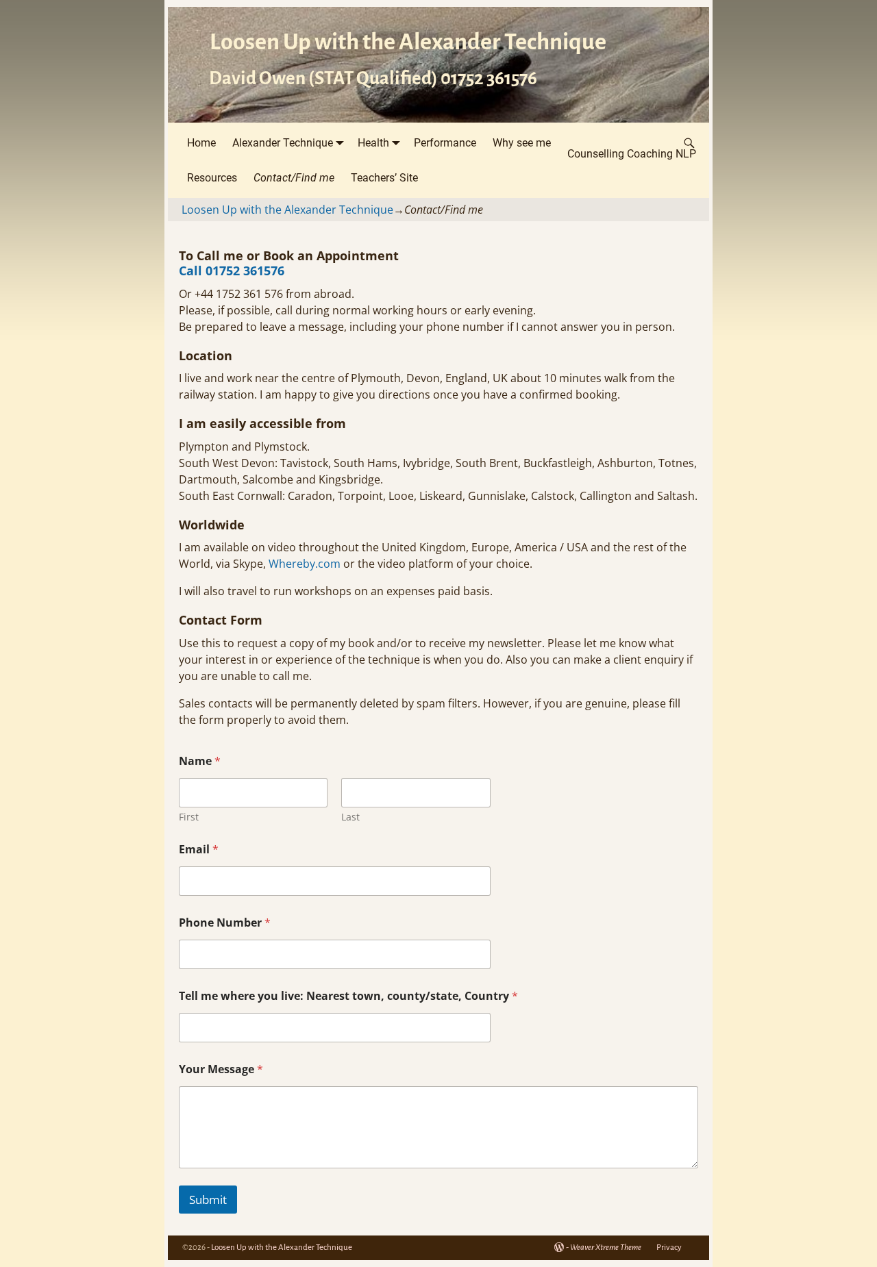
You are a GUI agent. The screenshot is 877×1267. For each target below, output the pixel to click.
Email (199, 849)
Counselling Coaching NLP (631, 153)
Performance (445, 142)
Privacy (669, 1247)
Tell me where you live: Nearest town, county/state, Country (348, 996)
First (189, 817)
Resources (212, 177)
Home (201, 142)
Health (373, 142)
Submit (208, 1199)
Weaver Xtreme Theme (605, 1247)
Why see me (522, 142)
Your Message (221, 1069)
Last (350, 817)
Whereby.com (305, 563)
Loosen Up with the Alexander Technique (408, 41)
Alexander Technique (282, 142)
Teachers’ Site (384, 177)
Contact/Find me (294, 177)
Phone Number (225, 922)
